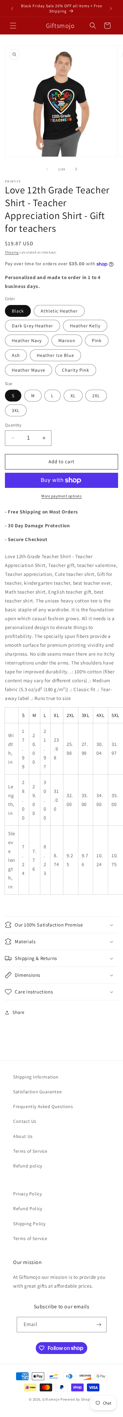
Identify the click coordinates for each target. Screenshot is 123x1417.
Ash (16, 355)
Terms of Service (30, 1151)
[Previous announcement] (12, 8)
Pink (97, 340)
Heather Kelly (85, 326)
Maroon (66, 340)
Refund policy (27, 1166)
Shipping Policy (29, 1224)
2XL (96, 396)
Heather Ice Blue (55, 355)
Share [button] (18, 1012)
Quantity (13, 425)
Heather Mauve (28, 370)
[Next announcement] (111, 8)
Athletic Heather (59, 311)
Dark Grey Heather (32, 326)
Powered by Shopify (77, 1399)
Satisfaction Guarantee (37, 1092)
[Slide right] (76, 169)
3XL (16, 410)
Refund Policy (27, 1208)
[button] (13, 25)
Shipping (12, 252)
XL (73, 396)
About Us (23, 1136)
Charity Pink (75, 370)
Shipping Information (36, 1077)
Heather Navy (27, 340)
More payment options (61, 495)
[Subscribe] (99, 1324)
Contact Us (24, 1121)
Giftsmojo (50, 1399)
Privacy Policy (27, 1194)
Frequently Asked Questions (43, 1106)
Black (18, 311)
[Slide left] (47, 169)
